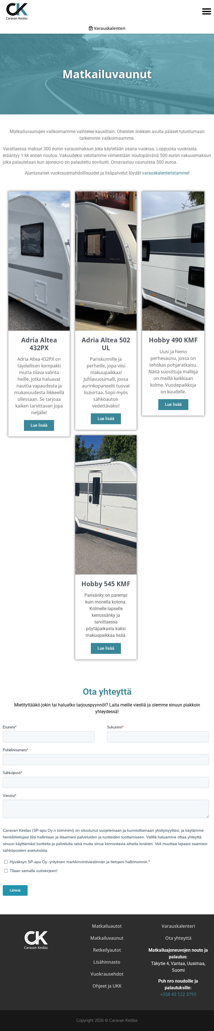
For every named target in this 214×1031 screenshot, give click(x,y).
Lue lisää (39, 425)
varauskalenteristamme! (165, 173)
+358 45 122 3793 (178, 994)
